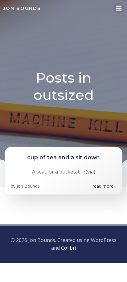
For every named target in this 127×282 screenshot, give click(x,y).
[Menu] (118, 8)
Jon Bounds (28, 186)
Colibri (68, 247)
